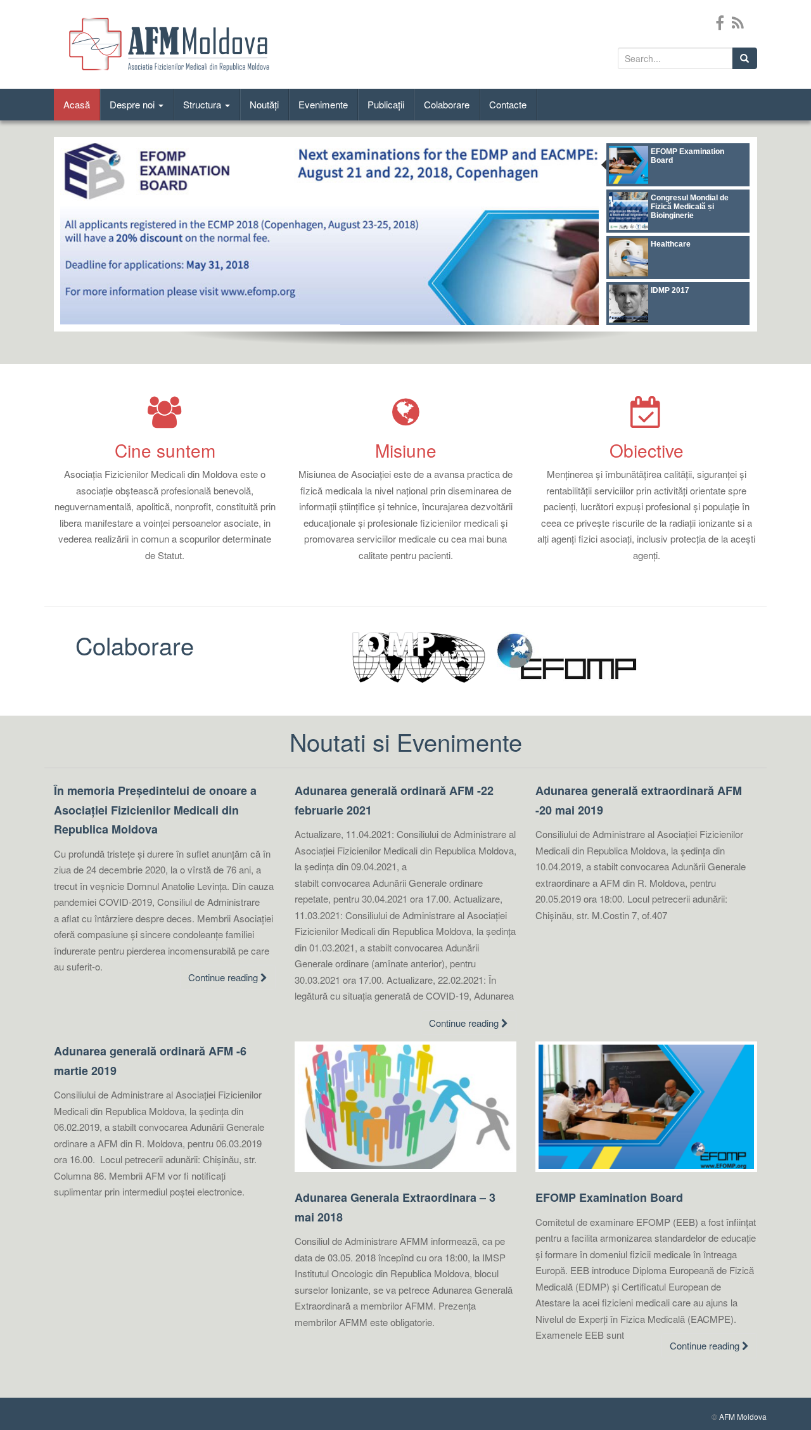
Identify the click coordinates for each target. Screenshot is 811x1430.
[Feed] (738, 22)
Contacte (508, 104)
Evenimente (323, 104)
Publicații (385, 104)
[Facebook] (719, 22)
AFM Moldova (743, 1416)
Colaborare (446, 104)
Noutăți (264, 104)
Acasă (76, 104)
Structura (203, 104)
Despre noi (133, 104)
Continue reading (224, 977)
